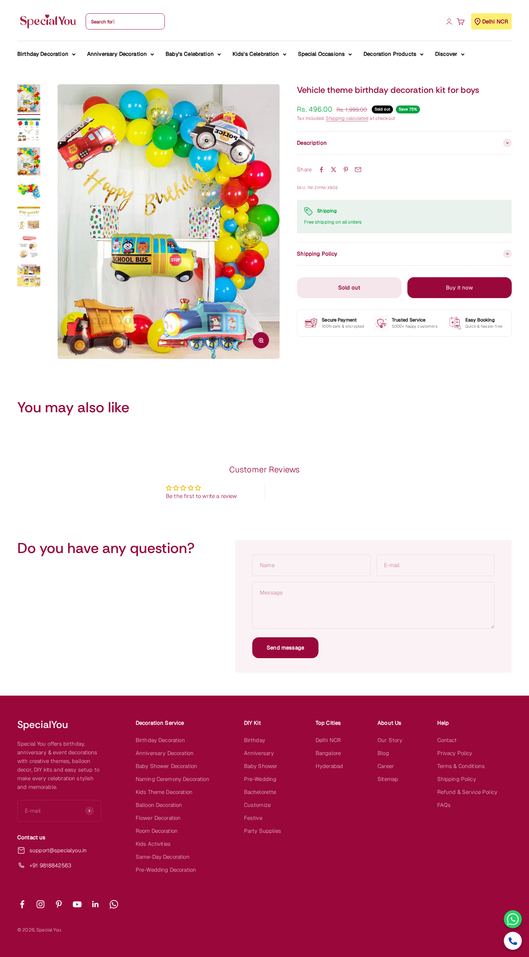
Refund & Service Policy (467, 791)
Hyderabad (329, 766)
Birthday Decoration (42, 53)
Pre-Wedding (260, 779)
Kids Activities (153, 843)
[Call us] (513, 941)
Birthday (254, 740)
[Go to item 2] (28, 131)
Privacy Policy (455, 753)
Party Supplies (262, 830)
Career (385, 766)
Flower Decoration (158, 817)
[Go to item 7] (28, 276)
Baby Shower (261, 766)
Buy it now (459, 287)
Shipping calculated (347, 119)
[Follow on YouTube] (77, 904)
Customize (257, 804)
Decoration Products (389, 53)
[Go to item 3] (28, 162)
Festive (253, 817)
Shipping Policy (456, 779)
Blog (383, 753)
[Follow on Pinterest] (59, 904)
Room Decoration (157, 830)
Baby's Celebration (190, 53)
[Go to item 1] (28, 99)
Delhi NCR (328, 740)
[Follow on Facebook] (22, 904)
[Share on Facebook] (321, 169)
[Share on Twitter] (333, 169)
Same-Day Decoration (163, 856)
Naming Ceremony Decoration (172, 779)
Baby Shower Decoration (166, 766)
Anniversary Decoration (117, 53)
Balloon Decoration (159, 804)
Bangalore (328, 753)
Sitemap (387, 779)
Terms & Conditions (461, 766)
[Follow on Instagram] (40, 904)
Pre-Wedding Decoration (166, 869)
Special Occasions (321, 53)
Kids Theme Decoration (164, 791)
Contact (447, 740)
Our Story (389, 740)
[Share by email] (358, 169)
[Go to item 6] (28, 248)
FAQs (444, 804)
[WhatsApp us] (513, 919)
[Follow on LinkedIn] (95, 904)
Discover (446, 53)
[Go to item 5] (28, 219)
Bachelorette (260, 791)
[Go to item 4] (28, 192)
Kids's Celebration (255, 53)
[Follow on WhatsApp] (114, 904)
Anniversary (259, 753)
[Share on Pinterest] (346, 169)
